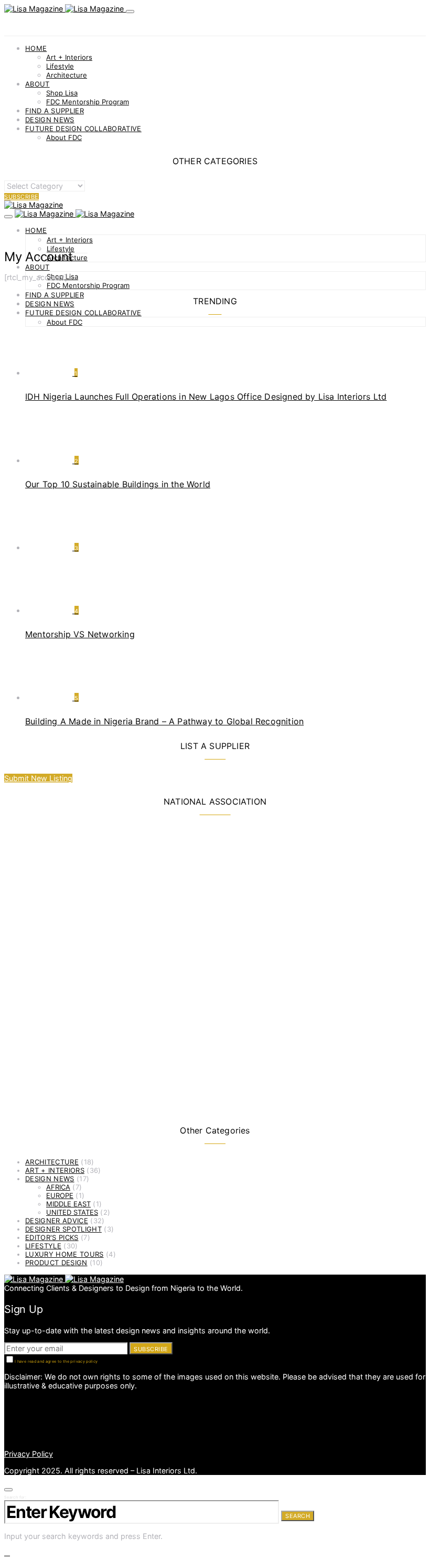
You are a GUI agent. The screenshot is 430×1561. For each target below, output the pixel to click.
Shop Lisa (62, 93)
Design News (49, 1178)
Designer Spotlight (63, 1229)
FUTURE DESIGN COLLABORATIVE (83, 128)
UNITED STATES (72, 1212)
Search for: (15, 1497)
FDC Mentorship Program (87, 102)
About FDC (64, 137)
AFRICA (58, 1187)
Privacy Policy (28, 1453)
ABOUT (37, 84)
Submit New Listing (38, 778)
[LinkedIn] (7, 1401)
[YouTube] (7, 1437)
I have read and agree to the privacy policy (56, 1361)
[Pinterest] (7, 1419)
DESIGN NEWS (49, 119)
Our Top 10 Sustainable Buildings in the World (117, 484)
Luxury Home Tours (64, 1254)
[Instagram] (7, 1410)
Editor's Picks (52, 1237)
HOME (36, 48)
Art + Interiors (69, 57)
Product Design (56, 1262)
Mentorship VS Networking (80, 634)
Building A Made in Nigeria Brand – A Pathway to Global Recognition (164, 721)
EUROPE (59, 1195)
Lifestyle (60, 66)
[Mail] (7, 1428)
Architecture (66, 75)
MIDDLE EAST (68, 1204)
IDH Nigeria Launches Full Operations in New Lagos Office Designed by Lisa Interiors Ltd (205, 396)
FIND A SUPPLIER (54, 110)
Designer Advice (56, 1220)
